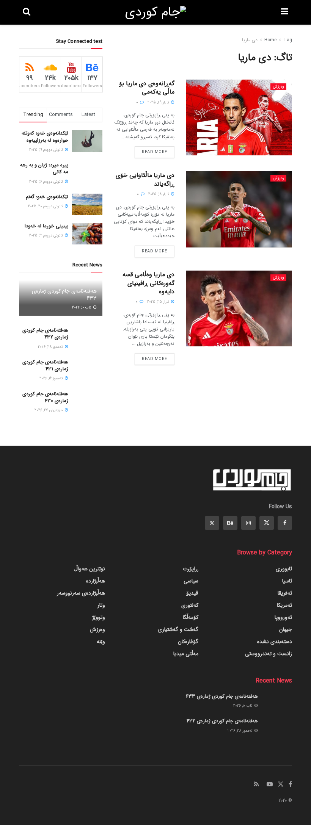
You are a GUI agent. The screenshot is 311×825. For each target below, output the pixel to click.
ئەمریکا (284, 605)
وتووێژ (98, 617)
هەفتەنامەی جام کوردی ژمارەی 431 (45, 365)
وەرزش (278, 86)
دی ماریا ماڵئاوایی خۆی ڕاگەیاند (145, 179)
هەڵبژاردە (95, 581)
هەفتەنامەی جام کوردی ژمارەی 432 (45, 333)
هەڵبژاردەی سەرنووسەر (81, 593)
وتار (101, 605)
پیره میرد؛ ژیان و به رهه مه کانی (44, 168)
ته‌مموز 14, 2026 (51, 378)
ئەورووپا (283, 617)
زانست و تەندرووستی (268, 654)
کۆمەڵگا (190, 617)
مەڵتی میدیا (185, 654)
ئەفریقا (285, 593)
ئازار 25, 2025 (158, 302)
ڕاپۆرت (190, 569)
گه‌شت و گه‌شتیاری (178, 629)
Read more (154, 152)
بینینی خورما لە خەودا (46, 226)
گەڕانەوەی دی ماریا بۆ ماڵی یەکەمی (146, 88)
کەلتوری (189, 605)
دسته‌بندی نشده (274, 641)
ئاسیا (287, 581)
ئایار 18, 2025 (159, 194)
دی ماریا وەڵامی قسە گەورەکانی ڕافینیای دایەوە (148, 283)
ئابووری (284, 569)
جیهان (285, 629)
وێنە (101, 641)
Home (270, 40)
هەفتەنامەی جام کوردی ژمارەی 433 (64, 294)
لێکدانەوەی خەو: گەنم (47, 197)
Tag (287, 40)
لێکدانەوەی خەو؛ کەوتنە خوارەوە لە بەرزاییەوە (45, 136)
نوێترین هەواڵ (89, 569)
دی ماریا (250, 40)
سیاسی (191, 581)
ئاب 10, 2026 (82, 307)
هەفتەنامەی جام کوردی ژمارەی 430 (45, 397)
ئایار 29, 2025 (159, 102)
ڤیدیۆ (192, 593)
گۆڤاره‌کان (188, 641)
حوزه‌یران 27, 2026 (49, 410)
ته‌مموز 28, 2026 (51, 347)
